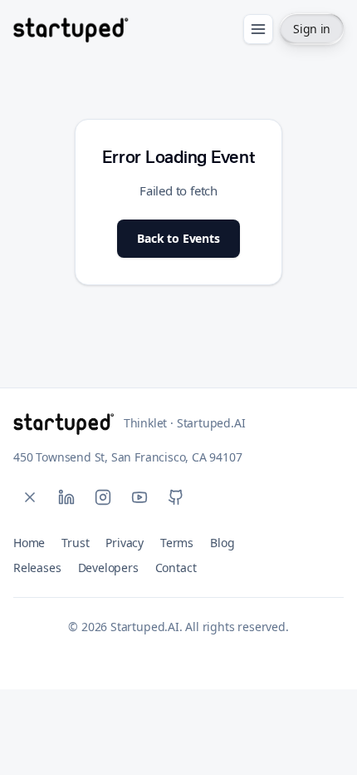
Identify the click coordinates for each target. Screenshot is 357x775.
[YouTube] (139, 497)
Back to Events (178, 238)
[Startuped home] (70, 29)
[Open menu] (258, 29)
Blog (222, 542)
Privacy (124, 542)
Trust (75, 542)
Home (29, 542)
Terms (176, 542)
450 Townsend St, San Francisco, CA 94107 (127, 457)
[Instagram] (103, 497)
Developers (108, 567)
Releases (37, 567)
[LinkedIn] (66, 497)
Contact (176, 567)
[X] (29, 497)
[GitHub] (176, 497)
